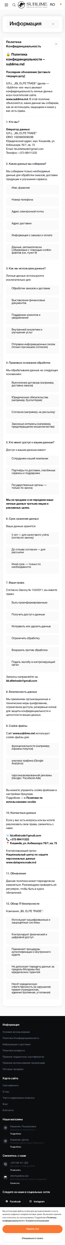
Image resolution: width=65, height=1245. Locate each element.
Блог (5, 1104)
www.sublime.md (17, 99)
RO (52, 4)
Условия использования (16, 1032)
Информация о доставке (17, 1044)
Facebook (15, 1202)
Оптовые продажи (13, 1069)
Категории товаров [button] (6, 5)
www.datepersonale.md (21, 862)
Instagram (39, 1202)
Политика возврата (14, 1051)
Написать (15, 1183)
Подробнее (15, 1134)
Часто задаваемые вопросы (18, 1098)
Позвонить (15, 1170)
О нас (6, 1092)
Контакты (8, 1110)
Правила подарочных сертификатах (23, 1057)
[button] (14, 5)
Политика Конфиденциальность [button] (23, 44)
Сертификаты (11, 1085)
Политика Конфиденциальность (21, 1038)
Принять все (32, 1229)
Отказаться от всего (32, 1238)
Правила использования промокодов (24, 1063)
